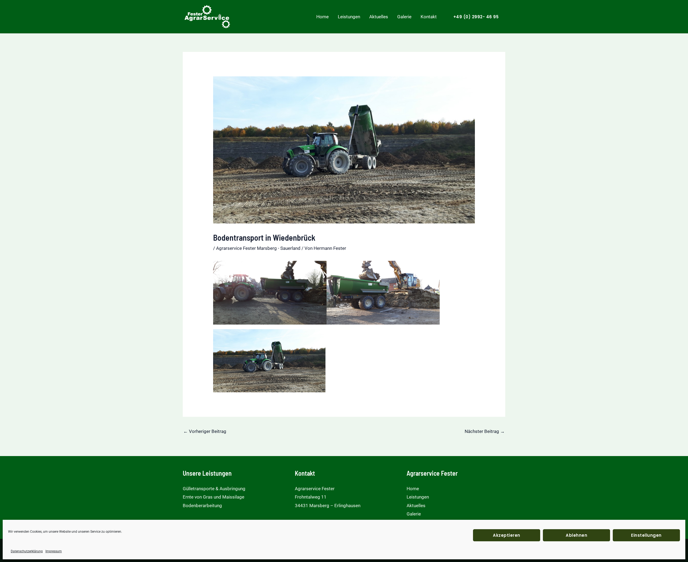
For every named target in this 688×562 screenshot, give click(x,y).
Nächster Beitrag (485, 431)
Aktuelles (378, 16)
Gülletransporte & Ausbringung (214, 488)
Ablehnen (576, 535)
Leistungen (349, 16)
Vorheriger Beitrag (204, 431)
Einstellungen (646, 535)
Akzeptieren (506, 535)
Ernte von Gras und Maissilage (213, 497)
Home (322, 16)
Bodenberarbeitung (202, 505)
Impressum (53, 551)
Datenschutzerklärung (27, 551)
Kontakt (429, 16)
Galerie (404, 16)
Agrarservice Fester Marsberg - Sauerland (258, 248)
